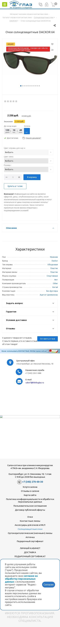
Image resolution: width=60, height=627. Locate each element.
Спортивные (52, 276)
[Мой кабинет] (46, 4)
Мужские (54, 257)
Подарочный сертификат (30, 541)
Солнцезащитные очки (30, 529)
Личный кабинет (30, 548)
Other (55, 283)
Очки (30, 517)
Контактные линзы (30, 521)
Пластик (54, 268)
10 (39, 85)
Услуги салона (30, 487)
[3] (10, 101)
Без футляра (52, 291)
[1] (5, 101)
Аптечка (30, 537)
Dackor (55, 261)
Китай (55, 287)
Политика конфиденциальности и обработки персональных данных (30, 500)
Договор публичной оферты (30, 510)
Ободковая (52, 264)
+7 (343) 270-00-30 (32, 481)
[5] (16, 101)
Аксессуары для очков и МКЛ (30, 525)
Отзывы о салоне (30, 491)
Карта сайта (30, 495)
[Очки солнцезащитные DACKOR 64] (30, 62)
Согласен (49, 584)
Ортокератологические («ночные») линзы (30, 533)
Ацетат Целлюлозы (49, 295)
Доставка (30, 552)
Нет (56, 280)
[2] (8, 101)
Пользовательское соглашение (30, 506)
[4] (13, 101)
